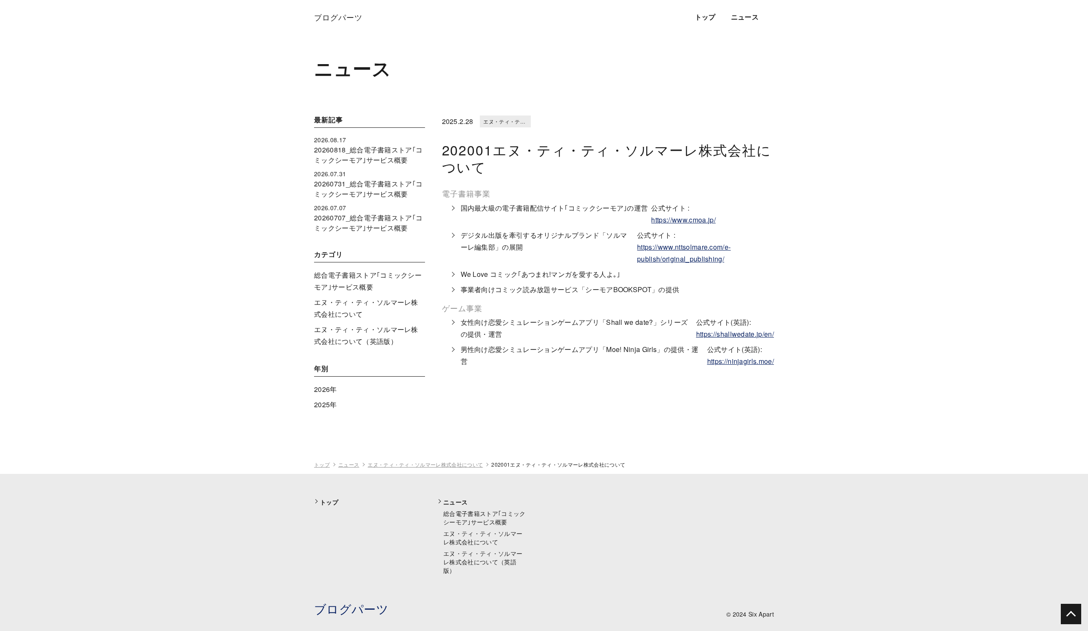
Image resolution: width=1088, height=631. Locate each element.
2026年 (325, 389)
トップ (705, 17)
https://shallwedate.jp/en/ (735, 334)
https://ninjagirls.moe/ (740, 361)
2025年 (325, 404)
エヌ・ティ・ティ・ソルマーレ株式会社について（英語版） (482, 562)
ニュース (745, 17)
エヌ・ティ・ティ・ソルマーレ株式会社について (425, 464)
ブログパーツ (351, 608)
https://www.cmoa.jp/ (683, 220)
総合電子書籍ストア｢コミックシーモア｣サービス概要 (484, 517)
